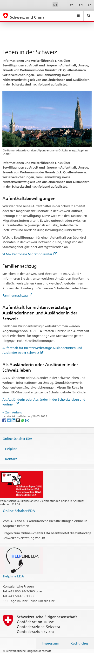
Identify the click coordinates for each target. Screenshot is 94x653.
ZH (90, 4)
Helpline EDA (13, 576)
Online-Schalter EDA (17, 438)
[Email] (27, 420)
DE (55, 4)
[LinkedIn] (14, 420)
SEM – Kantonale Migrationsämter (27, 254)
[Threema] (18, 420)
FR (72, 4)
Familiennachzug (15, 295)
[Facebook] (4, 420)
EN (81, 4)
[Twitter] (9, 420)
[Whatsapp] (23, 420)
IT (63, 4)
